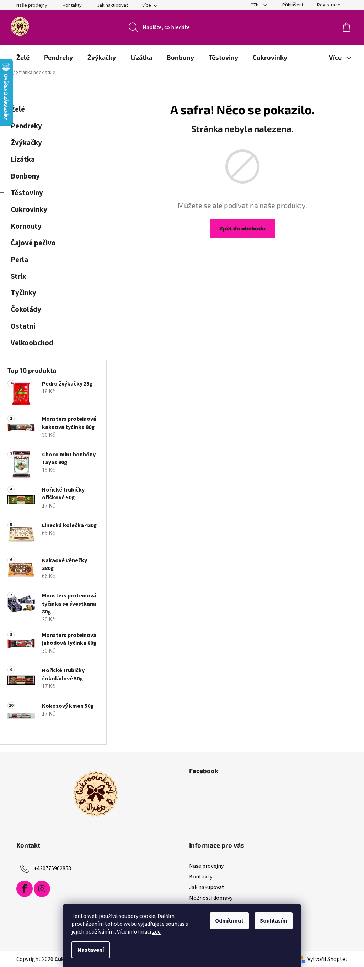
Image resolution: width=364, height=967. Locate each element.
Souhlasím (273, 921)
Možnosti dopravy (210, 898)
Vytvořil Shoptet (327, 959)
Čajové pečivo (33, 243)
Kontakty (72, 5)
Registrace (329, 5)
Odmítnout (229, 921)
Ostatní (23, 326)
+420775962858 (52, 868)
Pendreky (26, 126)
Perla (19, 260)
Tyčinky (23, 293)
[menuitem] (23, 57)
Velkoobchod (32, 343)
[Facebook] (24, 889)
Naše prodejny (31, 5)
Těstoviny (27, 193)
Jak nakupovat (112, 5)
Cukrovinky (29, 209)
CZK (255, 5)
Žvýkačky (26, 143)
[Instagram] (42, 889)
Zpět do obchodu (242, 228)
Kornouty (26, 226)
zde (156, 932)
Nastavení (90, 950)
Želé (18, 109)
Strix (18, 276)
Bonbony (25, 176)
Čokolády (26, 309)
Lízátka (23, 159)
